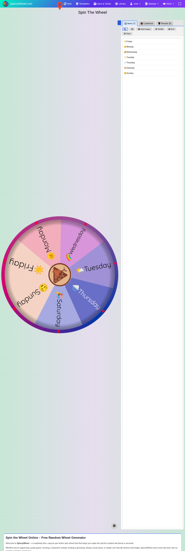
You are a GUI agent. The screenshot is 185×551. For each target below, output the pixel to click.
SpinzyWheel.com (21, 3)
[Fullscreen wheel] (179, 3)
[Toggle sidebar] (119, 22)
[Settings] (114, 525)
